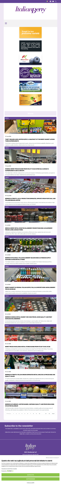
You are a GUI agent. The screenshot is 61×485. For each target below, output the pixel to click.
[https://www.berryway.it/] (30, 74)
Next (53, 413)
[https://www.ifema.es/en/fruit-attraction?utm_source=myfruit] (30, 101)
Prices (7, 118)
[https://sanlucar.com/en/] (30, 87)
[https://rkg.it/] (30, 60)
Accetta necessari (30, 479)
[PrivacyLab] (10, 471)
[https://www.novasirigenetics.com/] (30, 33)
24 (45, 413)
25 (49, 413)
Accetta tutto (30, 474)
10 (39, 413)
